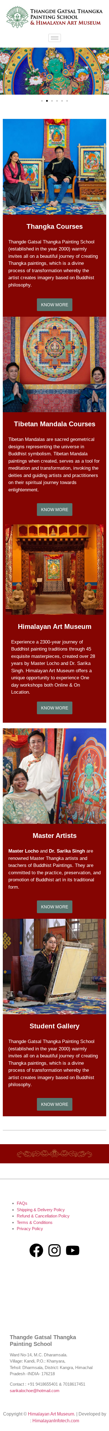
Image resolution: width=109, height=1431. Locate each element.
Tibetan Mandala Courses (54, 424)
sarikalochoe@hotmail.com (35, 1390)
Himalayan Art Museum (54, 626)
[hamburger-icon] (54, 38)
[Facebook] (36, 1250)
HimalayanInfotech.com (55, 1420)
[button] (6, 72)
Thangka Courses (55, 226)
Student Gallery (54, 1026)
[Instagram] (54, 1250)
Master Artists (55, 835)
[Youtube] (73, 1250)
